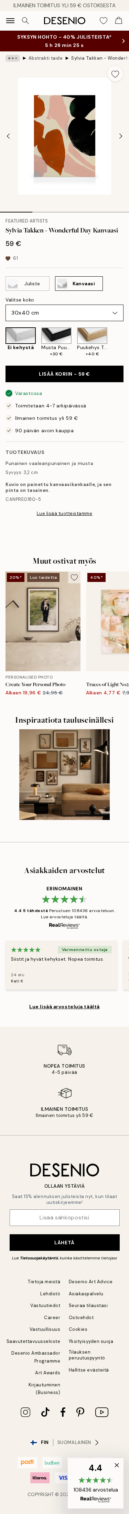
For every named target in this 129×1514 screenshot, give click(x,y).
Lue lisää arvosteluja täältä (64, 1006)
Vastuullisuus (45, 1329)
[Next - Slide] (120, 136)
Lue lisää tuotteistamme (65, 513)
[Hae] (25, 20)
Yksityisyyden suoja (91, 1341)
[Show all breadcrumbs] (13, 58)
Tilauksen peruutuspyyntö (87, 1355)
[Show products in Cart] (118, 20)
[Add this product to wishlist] (115, 73)
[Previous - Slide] (8, 136)
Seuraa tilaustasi (88, 1305)
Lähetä (64, 1242)
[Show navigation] (10, 20)
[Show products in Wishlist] (103, 20)
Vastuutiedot (45, 1305)
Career (52, 1317)
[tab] (16, 209)
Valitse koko (20, 300)
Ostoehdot (81, 1317)
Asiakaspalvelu (86, 1294)
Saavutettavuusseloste (34, 1341)
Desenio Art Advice (91, 1282)
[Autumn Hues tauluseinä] (64, 774)
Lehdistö (50, 1294)
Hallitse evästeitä (89, 1370)
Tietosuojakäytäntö (39, 1258)
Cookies (78, 1329)
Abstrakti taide (46, 58)
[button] (95, 1483)
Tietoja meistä (44, 1282)
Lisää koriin (64, 374)
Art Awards (47, 1373)
